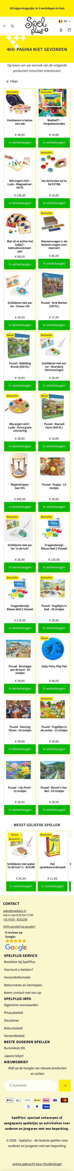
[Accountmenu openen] (61, 30)
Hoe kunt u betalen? (18, 969)
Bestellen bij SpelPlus (19, 962)
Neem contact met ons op (22, 992)
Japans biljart (14, 1056)
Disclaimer (11, 1020)
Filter (14, 81)
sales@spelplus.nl (14, 911)
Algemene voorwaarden (21, 1005)
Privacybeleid (13, 1012)
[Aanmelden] (65, 1086)
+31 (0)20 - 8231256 (15, 919)
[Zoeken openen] (12, 26)
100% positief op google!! (19, 927)
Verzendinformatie (17, 977)
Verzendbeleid (14, 1035)
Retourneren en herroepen (23, 985)
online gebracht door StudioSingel (37, 1164)
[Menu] (4, 26)
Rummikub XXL (15, 1048)
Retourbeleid (13, 1028)
